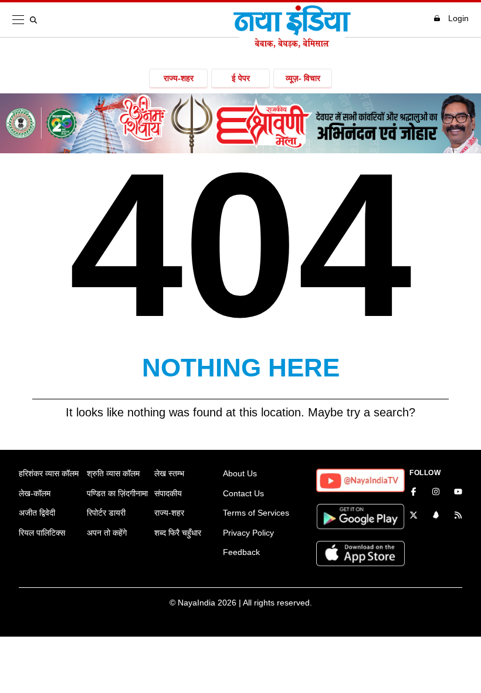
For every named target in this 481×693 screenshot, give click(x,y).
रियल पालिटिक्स (42, 532)
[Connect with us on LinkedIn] (436, 516)
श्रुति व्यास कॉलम (113, 473)
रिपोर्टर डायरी (106, 512)
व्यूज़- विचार (303, 78)
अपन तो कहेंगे (107, 532)
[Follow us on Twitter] (413, 516)
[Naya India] (292, 45)
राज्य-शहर (179, 78)
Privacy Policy (248, 532)
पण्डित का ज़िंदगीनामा (117, 493)
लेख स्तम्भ (169, 473)
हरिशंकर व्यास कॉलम (49, 473)
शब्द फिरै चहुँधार (177, 532)
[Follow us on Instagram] (436, 492)
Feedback (241, 552)
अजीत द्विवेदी (37, 512)
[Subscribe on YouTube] (458, 492)
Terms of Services (256, 512)
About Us (240, 473)
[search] (36, 19)
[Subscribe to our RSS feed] (458, 516)
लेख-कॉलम (34, 493)
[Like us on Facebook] (413, 492)
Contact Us (243, 493)
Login (458, 18)
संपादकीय (168, 493)
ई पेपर (241, 78)
